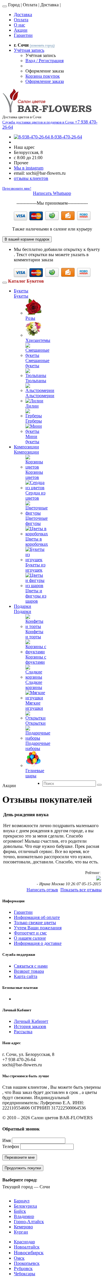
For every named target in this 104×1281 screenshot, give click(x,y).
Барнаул (21, 1200)
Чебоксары (24, 1273)
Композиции (26, 446)
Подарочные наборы (37, 746)
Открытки (35, 723)
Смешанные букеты (37, 363)
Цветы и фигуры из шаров (35, 596)
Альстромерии (39, 395)
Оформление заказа (44, 81)
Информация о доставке (38, 943)
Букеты (21, 290)
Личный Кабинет (31, 1021)
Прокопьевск (27, 1263)
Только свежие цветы (35, 922)
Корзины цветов (34, 475)
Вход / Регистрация (44, 60)
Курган (21, 1231)
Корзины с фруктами (35, 659)
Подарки (22, 606)
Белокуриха (25, 1206)
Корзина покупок (42, 76)
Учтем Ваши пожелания (38, 927)
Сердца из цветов (35, 495)
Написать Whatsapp (52, 193)
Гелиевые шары (34, 773)
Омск (19, 1258)
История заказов (30, 1026)
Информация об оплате (37, 917)
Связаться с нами (31, 966)
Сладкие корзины (33, 685)
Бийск (20, 1211)
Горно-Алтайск (29, 1221)
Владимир (24, 1216)
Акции (20, 30)
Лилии (32, 405)
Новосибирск (29, 1252)
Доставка (23, 14)
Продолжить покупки (23, 1168)
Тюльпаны (35, 380)
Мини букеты (32, 439)
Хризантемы (37, 340)
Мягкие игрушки (34, 706)
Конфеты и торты (34, 634)
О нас (19, 24)
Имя (6, 1140)
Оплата (21, 19)
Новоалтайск (27, 1246)
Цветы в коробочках (36, 541)
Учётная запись (29, 50)
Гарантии (23, 35)
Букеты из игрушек (35, 567)
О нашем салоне (30, 938)
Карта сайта (25, 976)
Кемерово (23, 1226)
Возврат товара (29, 971)
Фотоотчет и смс (30, 932)
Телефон (10, 1146)
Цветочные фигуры (36, 521)
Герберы (33, 420)
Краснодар (24, 1241)
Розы (30, 318)
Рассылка (23, 1031)
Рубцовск (23, 1268)
